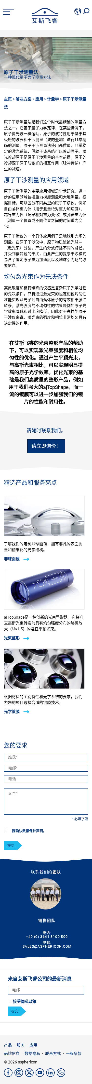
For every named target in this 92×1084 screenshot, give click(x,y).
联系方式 (53, 1053)
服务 (21, 1045)
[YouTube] (41, 1075)
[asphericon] (45, 22)
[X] (30, 1075)
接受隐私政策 (25, 1001)
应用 (39, 99)
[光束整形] (44, 608)
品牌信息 (12, 1053)
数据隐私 (32, 1053)
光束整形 (12, 638)
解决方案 (24, 99)
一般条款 (73, 1053)
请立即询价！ (46, 446)
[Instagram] (19, 1075)
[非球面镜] (44, 535)
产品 (8, 1045)
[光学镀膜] (44, 687)
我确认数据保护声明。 (29, 831)
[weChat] (61, 1075)
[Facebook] (9, 1075)
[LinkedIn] (51, 1075)
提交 (10, 845)
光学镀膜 (12, 712)
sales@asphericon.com (47, 946)
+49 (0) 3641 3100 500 (47, 937)
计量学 (53, 99)
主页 (8, 99)
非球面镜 (12, 559)
